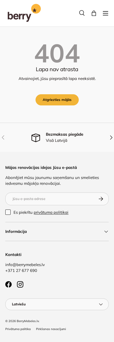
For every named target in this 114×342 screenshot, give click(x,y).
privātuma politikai (51, 212)
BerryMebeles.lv (28, 321)
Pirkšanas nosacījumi (51, 329)
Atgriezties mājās (57, 99)
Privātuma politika (18, 329)
